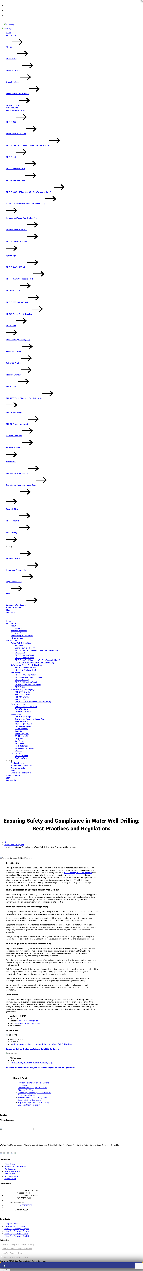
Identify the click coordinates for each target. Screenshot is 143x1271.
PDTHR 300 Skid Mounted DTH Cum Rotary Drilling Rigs (30, 192)
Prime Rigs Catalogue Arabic (16, 1233)
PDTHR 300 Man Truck (15, 180)
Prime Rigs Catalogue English (16, 1228)
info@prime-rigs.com (25, 22)
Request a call (7, 616)
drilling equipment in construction (26, 1044)
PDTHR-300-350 (13, 290)
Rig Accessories (21, 721)
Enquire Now (5, 1270)
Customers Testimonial (16, 605)
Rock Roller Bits (21, 746)
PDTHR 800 (11, 325)
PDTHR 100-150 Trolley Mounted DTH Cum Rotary (27, 145)
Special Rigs (11, 255)
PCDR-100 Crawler (14, 351)
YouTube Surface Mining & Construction (17, 1249)
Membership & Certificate (17, 93)
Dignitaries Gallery (14, 581)
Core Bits (19, 731)
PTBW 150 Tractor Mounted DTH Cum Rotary (25, 204)
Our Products (12, 108)
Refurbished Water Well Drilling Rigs (21, 218)
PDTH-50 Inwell (12, 521)
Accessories (11, 461)
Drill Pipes (19, 741)
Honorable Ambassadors (16, 570)
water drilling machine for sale (27, 1023)
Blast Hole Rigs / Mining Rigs (18, 340)
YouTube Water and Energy (13, 1253)
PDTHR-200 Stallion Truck (17, 302)
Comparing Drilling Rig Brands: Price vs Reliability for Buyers (32, 1049)
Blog (8, 610)
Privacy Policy (10, 1178)
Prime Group (11, 58)
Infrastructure (12, 105)
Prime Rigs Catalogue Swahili (16, 1236)
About (9, 47)
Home (8, 33)
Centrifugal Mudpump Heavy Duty (21, 485)
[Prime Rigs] (9, 24)
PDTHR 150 (11, 157)
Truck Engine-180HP (24, 724)
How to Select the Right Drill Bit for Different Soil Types (32, 1088)
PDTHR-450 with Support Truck (19, 279)
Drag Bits (19, 738)
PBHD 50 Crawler (13, 375)
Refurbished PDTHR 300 (16, 229)
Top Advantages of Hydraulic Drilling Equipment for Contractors (33, 1103)
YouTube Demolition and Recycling (16, 1257)
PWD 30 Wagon (12, 532)
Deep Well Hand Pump (24, 726)
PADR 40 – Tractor (14, 447)
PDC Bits (18, 751)
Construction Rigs (14, 412)
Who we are (11, 35)
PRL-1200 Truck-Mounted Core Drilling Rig (24, 398)
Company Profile (11, 1224)
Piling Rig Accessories (24, 748)
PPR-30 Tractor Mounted (17, 424)
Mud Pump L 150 (22, 733)
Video (8, 593)
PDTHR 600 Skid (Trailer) (16, 267)
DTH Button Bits (22, 736)
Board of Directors (14, 70)
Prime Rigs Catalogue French (16, 1231)
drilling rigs (46, 1044)
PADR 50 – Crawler (14, 436)
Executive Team (13, 82)
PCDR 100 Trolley (13, 363)
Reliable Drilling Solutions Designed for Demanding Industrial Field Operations (40, 1067)
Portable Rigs (12, 509)
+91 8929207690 (7, 22)
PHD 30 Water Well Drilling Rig (19, 314)
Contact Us (11, 612)
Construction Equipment (14, 1226)
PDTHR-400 (11, 122)
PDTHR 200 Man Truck (15, 168)
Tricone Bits (20, 743)
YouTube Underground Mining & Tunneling (18, 1244)
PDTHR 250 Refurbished (16, 241)
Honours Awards (11, 1176)
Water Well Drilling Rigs (16, 110)
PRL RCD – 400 (12, 386)
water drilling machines (22, 1063)
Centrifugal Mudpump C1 (17, 473)
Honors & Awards (13, 607)
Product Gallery (13, 558)
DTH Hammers (21, 728)
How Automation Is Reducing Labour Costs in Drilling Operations (33, 1098)
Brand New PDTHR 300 (16, 133)
